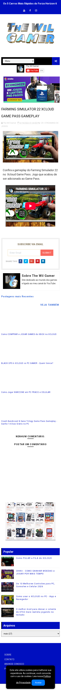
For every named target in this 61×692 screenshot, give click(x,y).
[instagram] (36, 10)
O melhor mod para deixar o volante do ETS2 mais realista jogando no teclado (36, 612)
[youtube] (24, 10)
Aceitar (38, 682)
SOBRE (7, 654)
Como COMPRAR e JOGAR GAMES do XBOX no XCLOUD (29, 334)
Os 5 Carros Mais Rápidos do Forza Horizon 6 (30, 3)
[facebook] (30, 10)
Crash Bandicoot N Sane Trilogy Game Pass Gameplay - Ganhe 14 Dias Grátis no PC (29, 422)
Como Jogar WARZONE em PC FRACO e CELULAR (26, 392)
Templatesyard (30, 689)
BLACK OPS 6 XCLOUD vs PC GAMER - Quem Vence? (27, 363)
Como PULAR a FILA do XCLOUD (34, 558)
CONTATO (9, 659)
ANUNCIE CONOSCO (14, 664)
